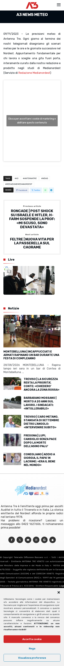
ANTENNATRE (30, 178)
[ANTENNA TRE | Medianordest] (32, 2)
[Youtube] (28, 540)
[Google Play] (44, 540)
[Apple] (52, 540)
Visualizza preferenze (32, 657)
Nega (32, 648)
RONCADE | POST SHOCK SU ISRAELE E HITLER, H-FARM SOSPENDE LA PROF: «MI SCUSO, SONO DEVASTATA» (32, 217)
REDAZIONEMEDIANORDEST (19, 184)
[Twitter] (20, 540)
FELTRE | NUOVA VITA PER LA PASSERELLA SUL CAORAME (32, 241)
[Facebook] (11, 540)
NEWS (45, 178)
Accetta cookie (32, 639)
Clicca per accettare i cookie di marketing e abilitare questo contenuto (32, 120)
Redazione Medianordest (34, 72)
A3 (17, 178)
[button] (58, 592)
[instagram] (36, 540)
